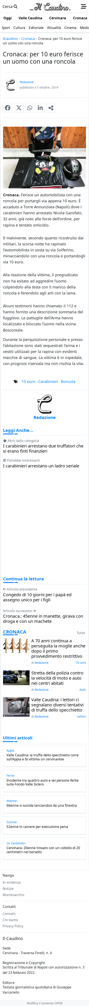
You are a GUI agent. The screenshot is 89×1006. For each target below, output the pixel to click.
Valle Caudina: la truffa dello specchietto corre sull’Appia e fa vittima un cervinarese (42, 757)
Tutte (81, 633)
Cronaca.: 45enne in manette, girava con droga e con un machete (43, 619)
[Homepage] (50, 6)
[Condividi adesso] (50, 108)
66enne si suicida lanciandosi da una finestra (41, 806)
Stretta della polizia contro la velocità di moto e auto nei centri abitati (57, 678)
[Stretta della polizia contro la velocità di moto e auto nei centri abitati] (16, 677)
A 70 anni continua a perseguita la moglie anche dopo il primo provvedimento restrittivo (58, 648)
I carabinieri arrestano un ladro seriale (41, 465)
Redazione (42, 663)
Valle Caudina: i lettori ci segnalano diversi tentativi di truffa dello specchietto (57, 705)
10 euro (28, 381)
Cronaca (28, 38)
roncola (68, 381)
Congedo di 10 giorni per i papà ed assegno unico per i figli (37, 597)
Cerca (8, 6)
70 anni (81, 663)
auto (82, 690)
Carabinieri (48, 381)
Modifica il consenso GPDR (44, 1003)
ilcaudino (10, 38)
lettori (81, 716)
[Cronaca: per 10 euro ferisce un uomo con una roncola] (7, 108)
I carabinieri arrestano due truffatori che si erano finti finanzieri (43, 448)
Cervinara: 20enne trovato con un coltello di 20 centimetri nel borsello (43, 850)
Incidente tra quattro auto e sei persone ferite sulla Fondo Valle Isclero (42, 783)
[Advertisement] (44, 526)
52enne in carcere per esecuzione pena (37, 827)
